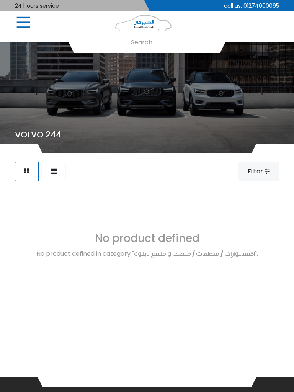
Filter (256, 171)
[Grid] (27, 171)
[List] (53, 171)
